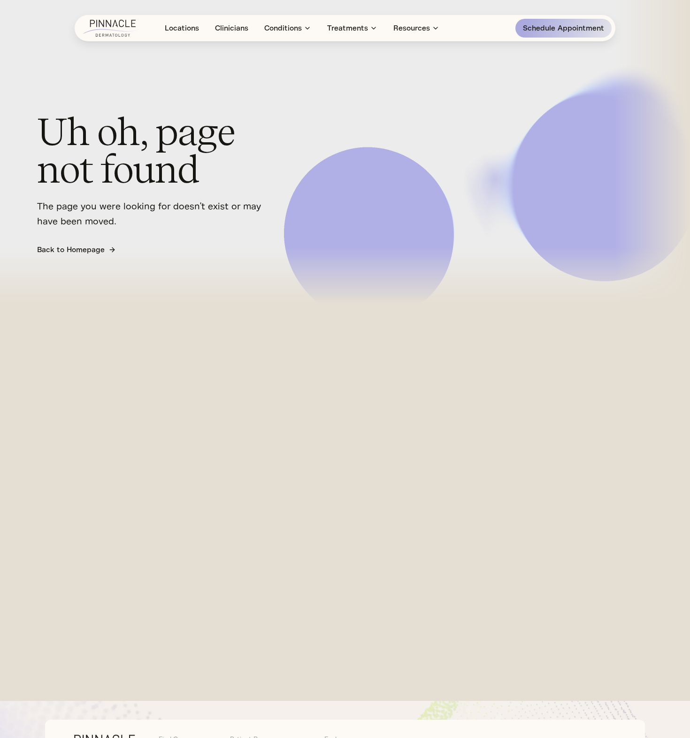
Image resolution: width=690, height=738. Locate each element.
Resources (411, 28)
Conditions (283, 28)
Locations (182, 28)
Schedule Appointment (563, 28)
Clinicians (231, 28)
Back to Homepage (71, 249)
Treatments (347, 28)
